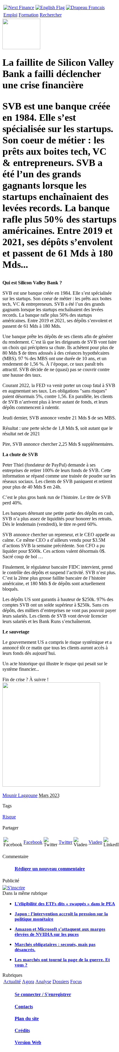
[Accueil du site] (18, 6)
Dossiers (60, 981)
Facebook (32, 842)
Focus (76, 981)
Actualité (12, 981)
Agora (28, 981)
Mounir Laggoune (20, 795)
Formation (28, 14)
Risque (9, 816)
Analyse (43, 981)
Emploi (10, 14)
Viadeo (95, 842)
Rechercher (51, 14)
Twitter (65, 842)
